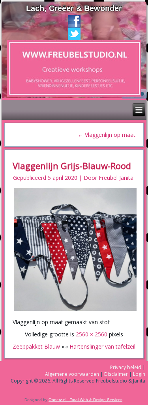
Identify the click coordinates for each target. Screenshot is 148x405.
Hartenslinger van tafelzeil (102, 346)
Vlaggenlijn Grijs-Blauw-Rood (72, 166)
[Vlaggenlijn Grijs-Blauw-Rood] (75, 310)
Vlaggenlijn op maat (106, 134)
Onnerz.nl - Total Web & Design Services (85, 400)
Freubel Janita (116, 177)
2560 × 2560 (91, 334)
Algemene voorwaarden (72, 374)
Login (139, 374)
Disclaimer (116, 374)
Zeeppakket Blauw (36, 346)
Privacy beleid (125, 367)
